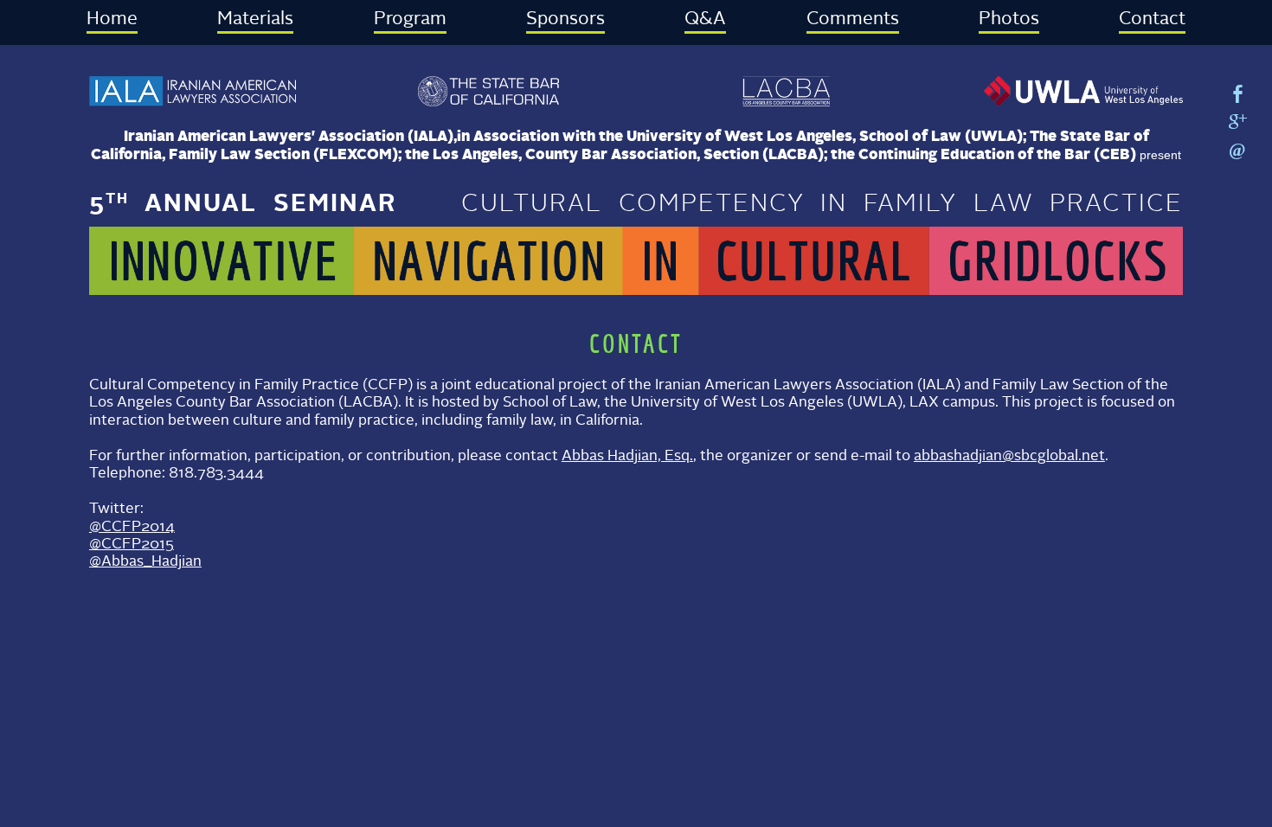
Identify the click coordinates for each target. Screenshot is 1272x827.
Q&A (705, 19)
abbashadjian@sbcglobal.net (1009, 456)
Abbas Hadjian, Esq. (627, 456)
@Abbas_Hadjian (145, 562)
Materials (255, 19)
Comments (852, 19)
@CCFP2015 (131, 544)
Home (112, 19)
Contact (1152, 19)
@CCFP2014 (132, 527)
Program (410, 19)
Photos (1009, 19)
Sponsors (565, 19)
